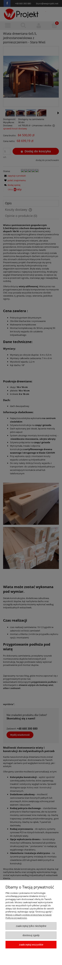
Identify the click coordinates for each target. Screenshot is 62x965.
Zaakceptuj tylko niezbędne (31, 925)
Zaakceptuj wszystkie (31, 944)
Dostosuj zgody (31, 935)
